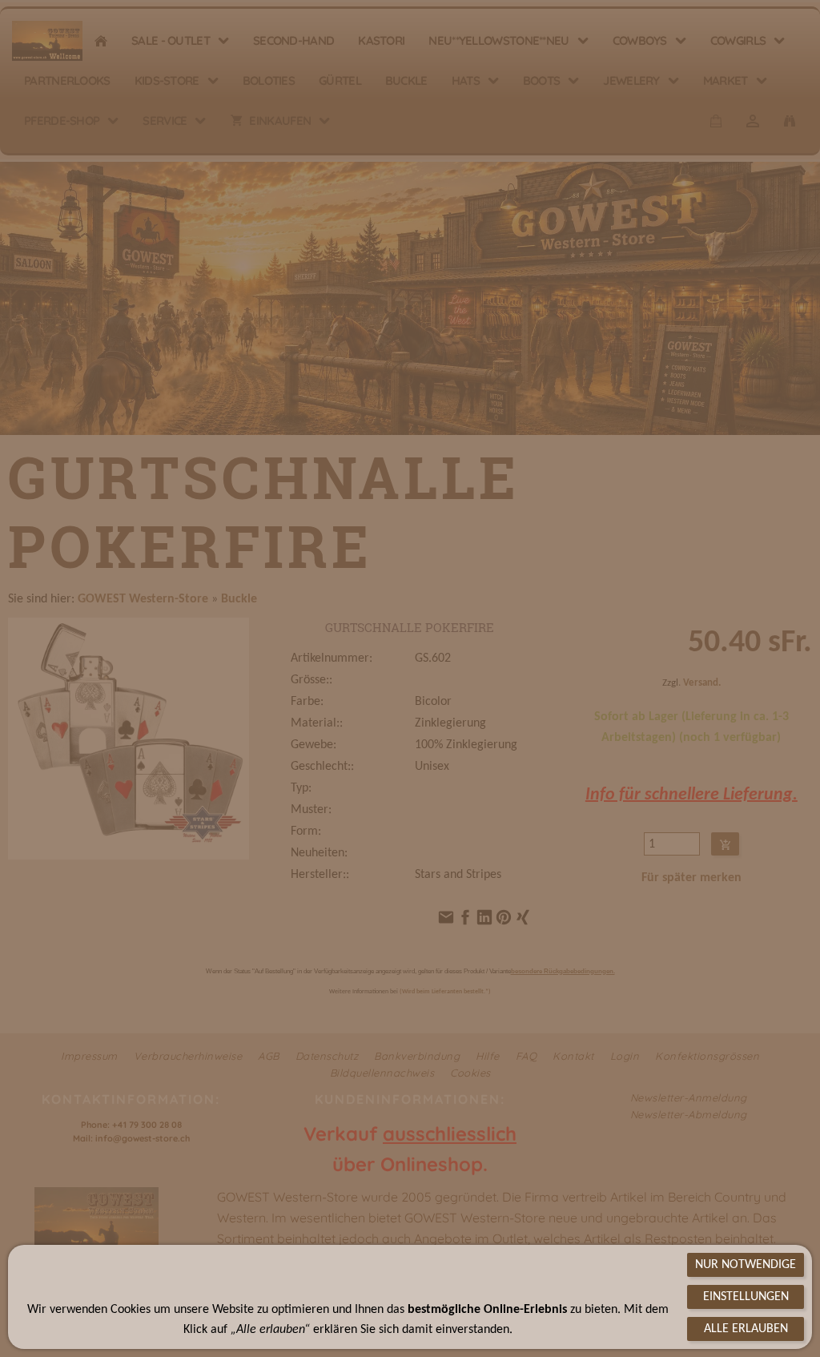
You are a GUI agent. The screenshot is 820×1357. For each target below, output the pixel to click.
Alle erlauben (746, 1329)
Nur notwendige (745, 1264)
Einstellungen (746, 1297)
